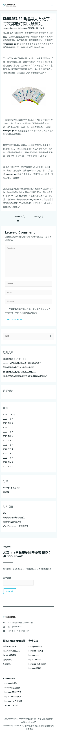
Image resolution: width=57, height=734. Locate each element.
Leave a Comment (11, 28)
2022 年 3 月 (8, 466)
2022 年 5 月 (8, 458)
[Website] (28, 302)
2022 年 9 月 (8, 440)
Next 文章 (40, 217)
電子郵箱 (8, 578)
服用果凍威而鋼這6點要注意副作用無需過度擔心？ (25, 376)
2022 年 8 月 (8, 445)
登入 (5, 513)
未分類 (6, 492)
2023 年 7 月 (8, 427)
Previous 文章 (18, 217)
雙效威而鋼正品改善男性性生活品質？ (20, 372)
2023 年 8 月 (8, 423)
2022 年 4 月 (8, 462)
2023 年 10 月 (9, 414)
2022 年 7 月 (8, 449)
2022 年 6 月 (8, 453)
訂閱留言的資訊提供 (12, 522)
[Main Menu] (51, 5)
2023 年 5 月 (8, 436)
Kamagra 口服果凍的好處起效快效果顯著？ (22, 363)
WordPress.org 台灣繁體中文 (15, 526)
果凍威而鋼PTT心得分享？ (14, 359)
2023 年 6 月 (8, 432)
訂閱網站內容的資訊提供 (14, 517)
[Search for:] (28, 336)
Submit (9, 591)
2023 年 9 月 (8, 419)
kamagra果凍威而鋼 (29, 28)
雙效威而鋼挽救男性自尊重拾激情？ (19, 367)
